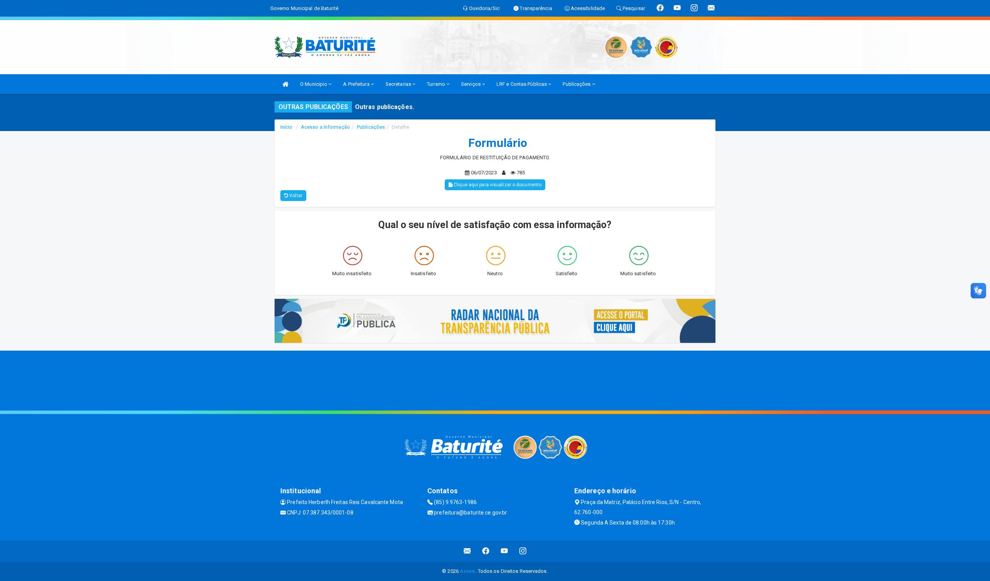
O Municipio (314, 84)
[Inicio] (285, 84)
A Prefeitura (356, 84)
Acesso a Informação (325, 127)
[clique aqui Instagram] (523, 551)
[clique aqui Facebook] (486, 551)
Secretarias (399, 84)
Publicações (577, 84)
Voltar (295, 195)
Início (286, 127)
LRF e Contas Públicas (522, 84)
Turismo (436, 84)
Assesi (468, 571)
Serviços (471, 84)
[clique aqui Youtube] (504, 551)
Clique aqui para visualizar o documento (496, 184)
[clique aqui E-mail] (467, 551)
